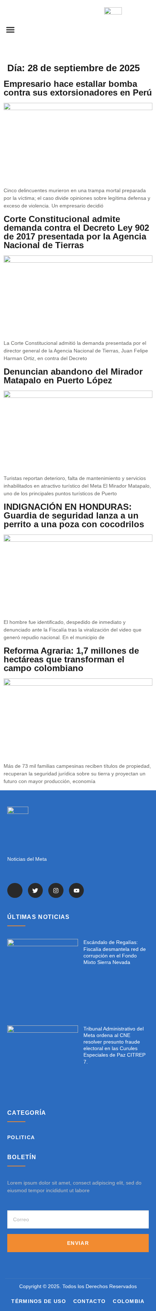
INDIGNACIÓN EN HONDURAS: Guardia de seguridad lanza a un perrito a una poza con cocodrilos (74, 515)
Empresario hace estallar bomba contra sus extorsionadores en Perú (78, 88)
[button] (10, 30)
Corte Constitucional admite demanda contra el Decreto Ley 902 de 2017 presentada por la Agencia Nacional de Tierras (76, 232)
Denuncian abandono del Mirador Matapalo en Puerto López (73, 376)
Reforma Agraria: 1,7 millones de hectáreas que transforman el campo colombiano (71, 659)
